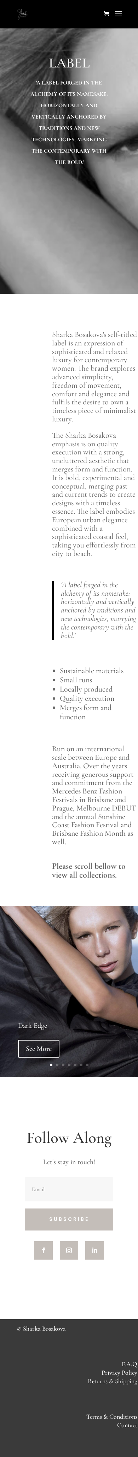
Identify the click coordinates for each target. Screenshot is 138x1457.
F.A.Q (129, 1364)
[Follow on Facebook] (43, 1250)
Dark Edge (32, 1025)
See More (39, 1048)
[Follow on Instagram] (69, 1250)
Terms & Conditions (111, 1416)
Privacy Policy (119, 1372)
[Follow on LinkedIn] (94, 1250)
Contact (127, 1425)
